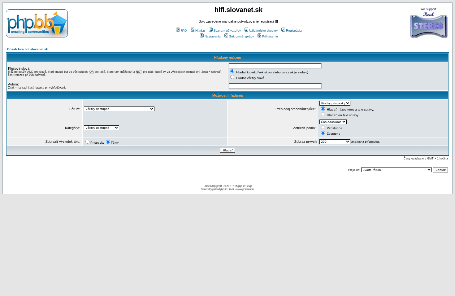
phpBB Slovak (227, 189)
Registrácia (294, 30)
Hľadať (200, 30)
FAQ (184, 30)
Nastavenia (213, 36)
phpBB (219, 186)
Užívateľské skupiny (263, 30)
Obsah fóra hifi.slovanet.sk (27, 49)
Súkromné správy (241, 36)
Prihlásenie (270, 36)
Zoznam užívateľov (227, 30)
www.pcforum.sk (245, 189)
